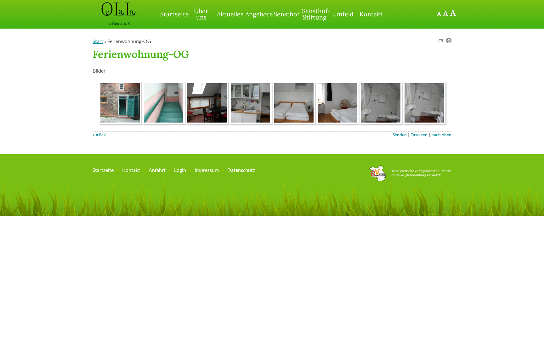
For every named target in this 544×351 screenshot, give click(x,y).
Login (180, 170)
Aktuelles (230, 14)
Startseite (173, 14)
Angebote (258, 14)
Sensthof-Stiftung (315, 14)
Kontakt (371, 14)
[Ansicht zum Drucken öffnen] (448, 41)
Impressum (207, 170)
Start (98, 41)
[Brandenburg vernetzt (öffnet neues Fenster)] (410, 179)
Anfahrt (157, 170)
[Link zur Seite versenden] (440, 41)
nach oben (441, 134)
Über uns (201, 14)
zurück (99, 134)
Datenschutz (241, 170)
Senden (400, 134)
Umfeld (343, 14)
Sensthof (286, 14)
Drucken (419, 134)
